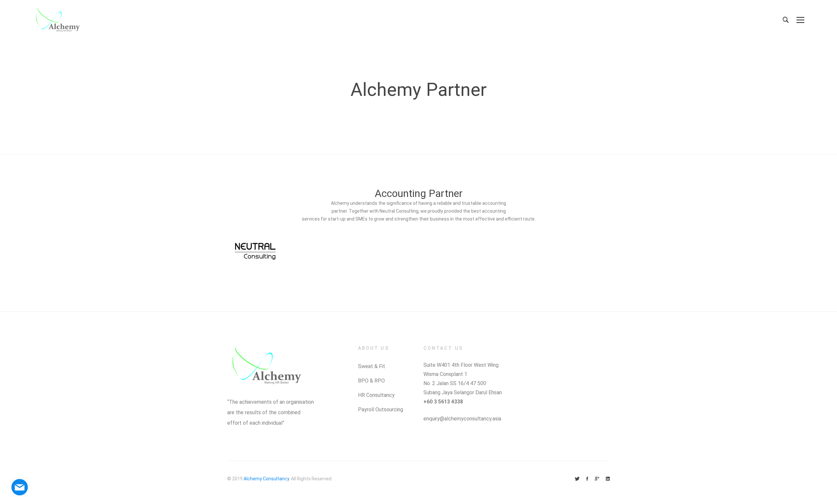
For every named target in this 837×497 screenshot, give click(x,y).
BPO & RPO (371, 381)
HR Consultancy (376, 395)
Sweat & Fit (371, 366)
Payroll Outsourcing (380, 409)
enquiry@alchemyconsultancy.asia (462, 419)
